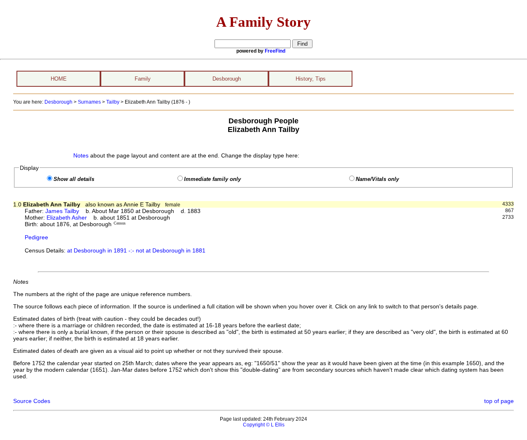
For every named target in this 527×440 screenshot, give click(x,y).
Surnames (89, 102)
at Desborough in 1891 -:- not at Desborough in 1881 (136, 250)
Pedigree (36, 237)
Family (143, 79)
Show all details (74, 179)
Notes (81, 155)
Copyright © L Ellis (263, 425)
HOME (59, 79)
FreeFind (275, 51)
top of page (499, 401)
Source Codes (31, 401)
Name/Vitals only (377, 179)
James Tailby (62, 211)
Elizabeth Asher (67, 217)
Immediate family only (212, 179)
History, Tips (311, 79)
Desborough (226, 79)
